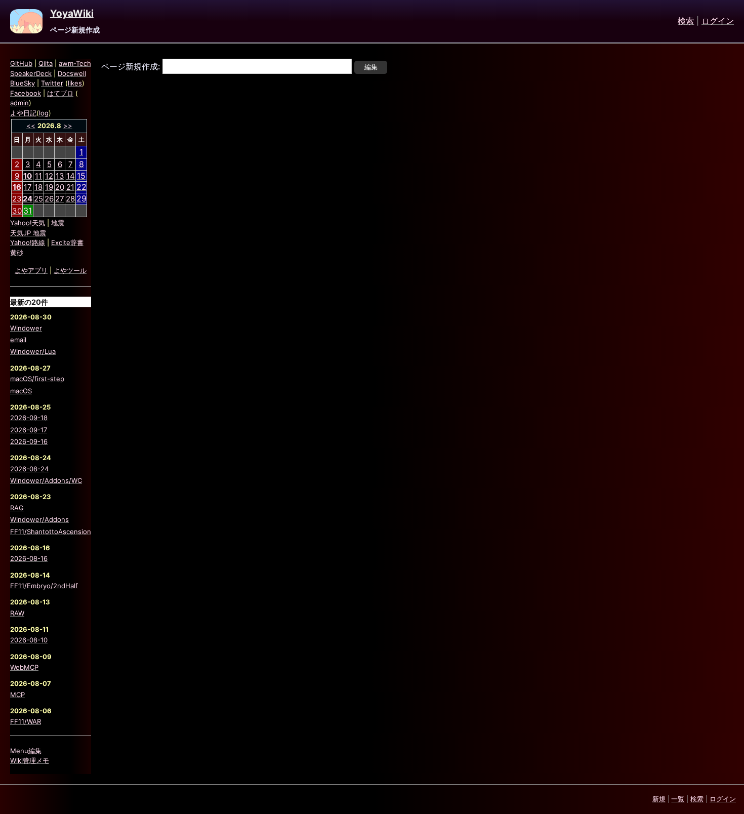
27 (59, 199)
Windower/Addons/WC (46, 480)
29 (81, 198)
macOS (21, 390)
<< (30, 125)
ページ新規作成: (130, 66)
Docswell (72, 73)
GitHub (21, 63)
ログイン (717, 21)
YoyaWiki (72, 13)
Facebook (25, 93)
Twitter (52, 83)
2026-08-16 (29, 558)
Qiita (45, 63)
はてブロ (60, 93)
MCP (17, 694)
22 (81, 187)
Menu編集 (26, 751)
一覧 (677, 799)
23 (17, 199)
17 (28, 187)
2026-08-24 (29, 468)
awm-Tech (75, 63)
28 (70, 199)
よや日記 (23, 113)
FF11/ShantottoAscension (50, 531)
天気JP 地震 (28, 233)
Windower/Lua (33, 351)
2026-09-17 (28, 429)
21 (70, 187)
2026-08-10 (29, 639)
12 (49, 176)
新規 (659, 799)
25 (38, 199)
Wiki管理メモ (29, 760)
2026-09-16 (29, 441)
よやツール (70, 270)
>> (67, 125)
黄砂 (16, 253)
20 (59, 187)
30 (17, 211)
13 (60, 176)
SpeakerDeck (31, 73)
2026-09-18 (29, 417)
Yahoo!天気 (27, 223)
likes (75, 83)
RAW (17, 613)
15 (81, 176)
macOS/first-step (37, 378)
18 (38, 187)
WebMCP (24, 667)
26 (49, 199)
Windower (26, 328)
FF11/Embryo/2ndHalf (44, 585)
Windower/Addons (39, 519)
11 (38, 176)
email (18, 339)
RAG (17, 507)
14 (70, 176)
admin (19, 103)
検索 (686, 21)
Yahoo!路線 (27, 242)
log (44, 113)
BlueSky (22, 83)
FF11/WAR (25, 721)
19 (49, 187)
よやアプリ (31, 270)
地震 (57, 223)
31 (27, 211)
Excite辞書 (67, 242)
